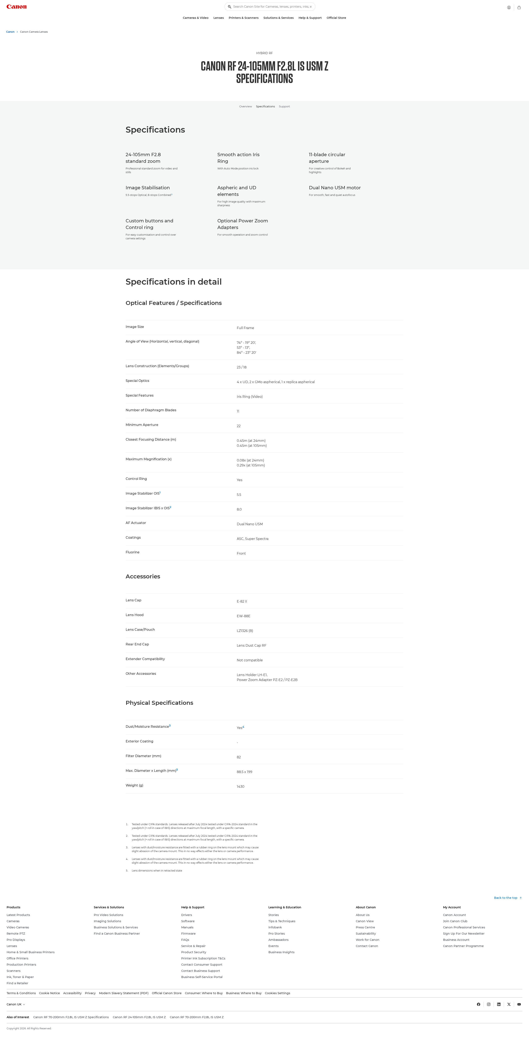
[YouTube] (519, 1004)
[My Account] (509, 7)
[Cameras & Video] (210, 18)
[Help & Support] (323, 18)
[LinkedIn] (498, 1004)
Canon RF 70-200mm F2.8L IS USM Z (197, 1017)
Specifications (265, 106)
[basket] (519, 7)
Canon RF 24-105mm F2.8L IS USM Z (139, 1017)
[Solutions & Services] (295, 18)
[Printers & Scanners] (260, 18)
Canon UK (14, 1004)
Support (284, 106)
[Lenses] (225, 18)
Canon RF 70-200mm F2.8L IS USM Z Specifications (71, 1017)
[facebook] (478, 1004)
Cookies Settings (277, 993)
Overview (245, 106)
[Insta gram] (488, 1004)
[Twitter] (509, 1004)
